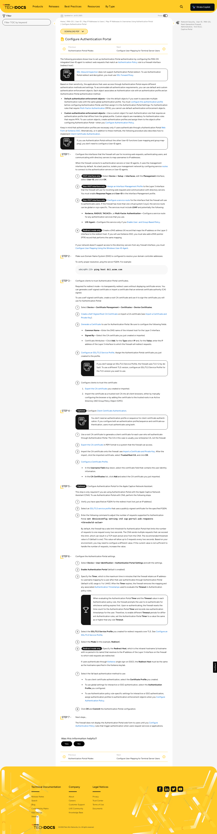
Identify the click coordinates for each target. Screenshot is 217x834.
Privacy (96, 797)
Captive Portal (186, 29)
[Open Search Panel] (181, 7)
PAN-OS (70, 22)
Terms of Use (98, 804)
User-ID (78, 22)
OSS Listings (36, 812)
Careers (72, 801)
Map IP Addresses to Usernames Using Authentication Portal (129, 22)
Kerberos (111, 661)
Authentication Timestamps (107, 587)
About (71, 797)
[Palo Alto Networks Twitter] (174, 791)
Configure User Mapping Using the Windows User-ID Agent (101, 248)
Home (62, 22)
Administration (186, 27)
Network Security (188, 22)
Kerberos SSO (74, 131)
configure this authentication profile (147, 102)
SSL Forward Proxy (125, 75)
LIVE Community (76, 808)
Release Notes (37, 797)
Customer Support (77, 804)
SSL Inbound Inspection (87, 72)
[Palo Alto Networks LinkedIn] (167, 791)
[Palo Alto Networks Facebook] (160, 791)
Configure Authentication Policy (119, 122)
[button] (215, 667)
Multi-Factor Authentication (92, 108)
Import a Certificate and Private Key (139, 451)
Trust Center (98, 801)
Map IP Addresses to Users (93, 22)
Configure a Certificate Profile (94, 462)
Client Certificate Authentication (85, 134)
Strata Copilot (203, 7)
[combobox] (26, 22)
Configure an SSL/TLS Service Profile (97, 352)
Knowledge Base (76, 812)
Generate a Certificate (91, 324)
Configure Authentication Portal (74, 24)
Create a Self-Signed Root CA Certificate (99, 314)
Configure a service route (118, 200)
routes (165, 166)
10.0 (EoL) (198, 27)
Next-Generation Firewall (191, 24)
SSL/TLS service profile (100, 508)
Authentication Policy (127, 62)
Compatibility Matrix (39, 808)
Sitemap (34, 816)
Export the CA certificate (96, 388)
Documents (97, 808)
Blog (33, 804)
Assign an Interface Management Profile (125, 186)
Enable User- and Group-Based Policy (143, 222)
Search (34, 801)
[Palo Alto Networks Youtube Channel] (180, 791)
